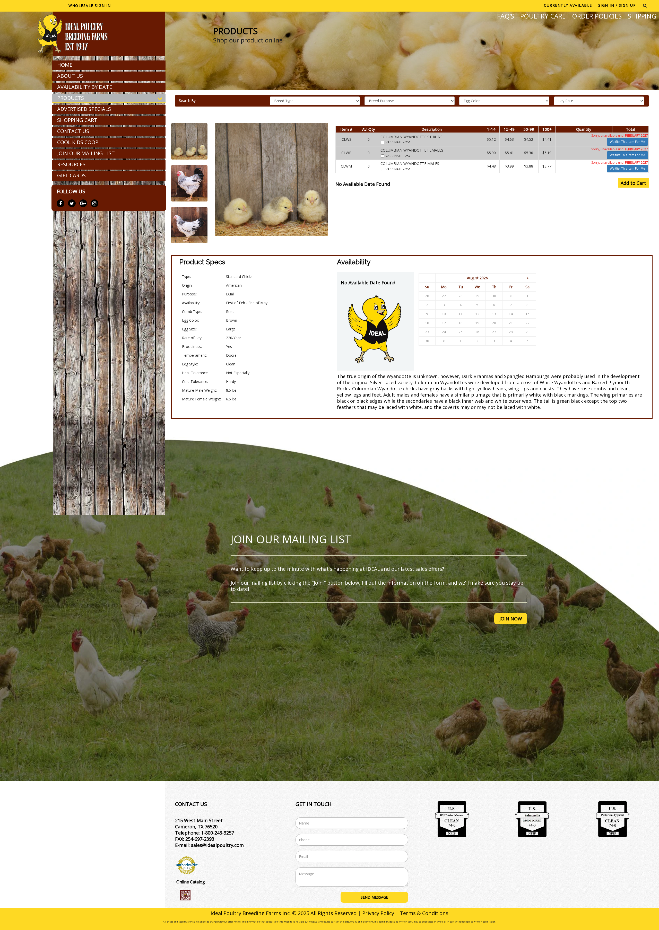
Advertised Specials (84, 109)
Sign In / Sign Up (617, 5)
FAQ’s (505, 16)
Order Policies (597, 16)
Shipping (642, 16)
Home (64, 64)
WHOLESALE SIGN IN (89, 5)
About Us (70, 75)
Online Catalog (190, 882)
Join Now (510, 619)
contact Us (73, 131)
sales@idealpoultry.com (217, 845)
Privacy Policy (378, 913)
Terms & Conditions (424, 913)
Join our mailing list (86, 153)
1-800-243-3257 (217, 833)
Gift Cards (71, 175)
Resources (71, 164)
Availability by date (84, 86)
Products (70, 97)
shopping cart (77, 120)
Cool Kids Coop (77, 142)
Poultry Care (543, 16)
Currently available (568, 5)
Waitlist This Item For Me (627, 141)
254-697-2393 (199, 839)
